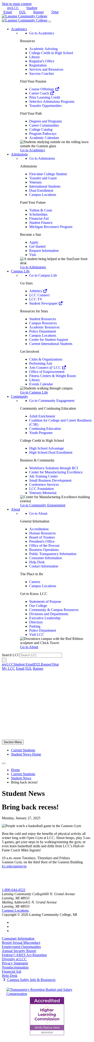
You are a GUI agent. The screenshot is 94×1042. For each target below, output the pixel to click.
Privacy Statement (15, 963)
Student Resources (42, 319)
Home (15, 770)
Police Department (42, 331)
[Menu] (49, 21)
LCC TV (35, 299)
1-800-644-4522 (13, 890)
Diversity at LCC (14, 959)
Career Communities (44, 125)
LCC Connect (39, 295)
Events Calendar (41, 384)
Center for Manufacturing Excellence (56, 472)
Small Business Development (50, 480)
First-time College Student (48, 174)
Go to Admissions (42, 158)
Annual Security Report (19, 951)
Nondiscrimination (15, 967)
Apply (33, 242)
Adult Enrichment (42, 416)
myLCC (13, 8)
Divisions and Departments (48, 614)
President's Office (42, 541)
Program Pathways (42, 134)
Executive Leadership (44, 618)
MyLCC (8, 886)
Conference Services (44, 484)
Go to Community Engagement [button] (42, 505)
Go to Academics (41, 33)
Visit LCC (36, 634)
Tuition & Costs (40, 210)
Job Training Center (43, 476)
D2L (22, 12)
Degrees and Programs (45, 121)
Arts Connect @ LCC (45, 368)
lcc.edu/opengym (14, 866)
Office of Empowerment (46, 372)
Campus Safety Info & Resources (30, 980)
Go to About (38, 513)
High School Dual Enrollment (50, 452)
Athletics (36, 291)
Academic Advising (43, 49)
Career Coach (39, 93)
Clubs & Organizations (45, 359)
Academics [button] (19, 29)
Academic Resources (44, 327)
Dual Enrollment (41, 190)
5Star (55, 12)
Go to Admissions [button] (33, 267)
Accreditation (39, 529)
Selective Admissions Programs (51, 101)
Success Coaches (41, 73)
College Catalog (40, 129)
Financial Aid (39, 218)
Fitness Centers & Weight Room (52, 376)
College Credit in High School (51, 53)
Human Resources (42, 533)
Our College (38, 606)
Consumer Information (45, 558)
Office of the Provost (44, 545)
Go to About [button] (29, 647)
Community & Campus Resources (53, 610)
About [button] (15, 509)
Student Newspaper (43, 303)
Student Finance (40, 223)
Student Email (24, 664)
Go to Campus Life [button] (34, 392)
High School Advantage (46, 448)
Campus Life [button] (20, 271)
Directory (36, 622)
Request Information (44, 251)
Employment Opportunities (21, 947)
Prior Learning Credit (44, 97)
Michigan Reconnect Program (50, 227)
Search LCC (11, 655)
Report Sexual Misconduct (21, 943)
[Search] (4, 660)
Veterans (35, 182)
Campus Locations (42, 195)
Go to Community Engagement (51, 401)
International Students (44, 186)
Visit (32, 255)
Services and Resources (46, 69)
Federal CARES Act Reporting (24, 955)
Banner (38, 12)
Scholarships (38, 214)
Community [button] (19, 396)
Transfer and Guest (43, 178)
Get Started (37, 246)
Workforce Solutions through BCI (53, 468)
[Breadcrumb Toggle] (3, 763)
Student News (21, 778)
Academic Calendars (44, 138)
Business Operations (44, 550)
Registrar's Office (41, 61)
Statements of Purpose (45, 601)
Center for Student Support (48, 340)
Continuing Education (45, 429)
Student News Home (26, 754)
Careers (34, 582)
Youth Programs (40, 433)
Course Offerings (42, 89)
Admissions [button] (19, 154)
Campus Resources (43, 323)
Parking (34, 626)
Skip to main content (16, 4)
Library (34, 57)
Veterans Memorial (42, 493)
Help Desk (37, 562)
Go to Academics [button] (32, 150)
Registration (38, 65)
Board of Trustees (42, 537)
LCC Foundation (41, 489)
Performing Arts (40, 363)
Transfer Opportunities (45, 106)
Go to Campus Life (43, 275)
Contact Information (43, 566)
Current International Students (50, 344)
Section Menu (13, 742)
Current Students (23, 750)
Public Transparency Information (52, 554)
